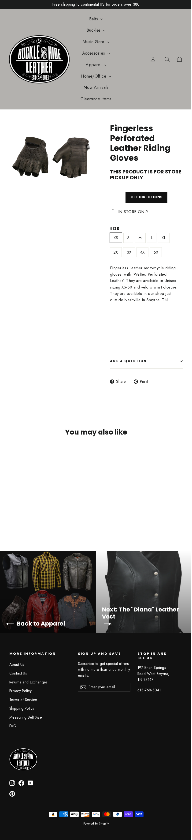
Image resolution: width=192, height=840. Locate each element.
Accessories (94, 53)
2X (116, 252)
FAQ (12, 726)
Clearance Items (96, 99)
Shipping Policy (21, 708)
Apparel (94, 65)
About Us (16, 664)
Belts (94, 19)
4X (142, 252)
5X (156, 252)
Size (115, 229)
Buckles (94, 30)
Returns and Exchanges (28, 682)
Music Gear (94, 42)
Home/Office (94, 76)
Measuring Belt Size (25, 717)
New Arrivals (96, 87)
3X (129, 252)
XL (164, 237)
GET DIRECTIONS (146, 197)
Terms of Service (23, 699)
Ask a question (128, 361)
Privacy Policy (20, 691)
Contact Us (18, 673)
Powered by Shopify (96, 823)
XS (116, 237)
